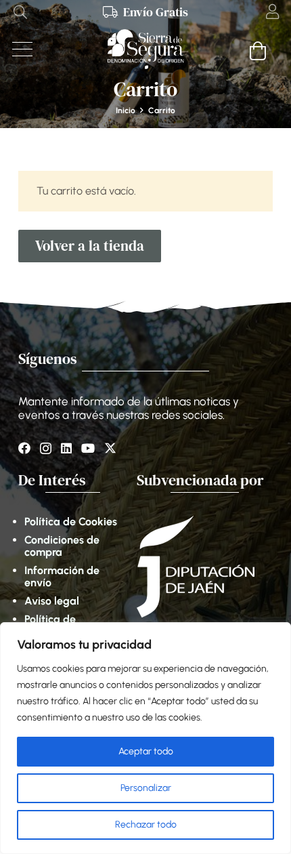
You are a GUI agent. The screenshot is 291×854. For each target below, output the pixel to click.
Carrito (161, 110)
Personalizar (145, 788)
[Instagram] (45, 448)
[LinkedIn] (66, 448)
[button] (20, 12)
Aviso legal (51, 600)
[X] (110, 448)
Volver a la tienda (89, 246)
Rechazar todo (146, 824)
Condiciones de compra (61, 545)
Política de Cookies (70, 521)
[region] (145, 738)
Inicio (125, 110)
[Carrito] (258, 50)
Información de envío (61, 576)
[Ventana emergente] (272, 12)
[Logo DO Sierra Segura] (145, 49)
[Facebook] (24, 448)
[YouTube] (88, 448)
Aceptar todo (145, 751)
